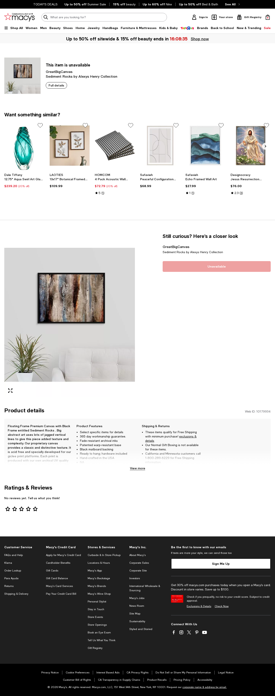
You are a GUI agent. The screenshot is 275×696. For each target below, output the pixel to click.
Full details (56, 85)
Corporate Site (138, 570)
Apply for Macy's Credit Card (63, 555)
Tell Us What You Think (101, 640)
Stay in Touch (96, 609)
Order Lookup (12, 570)
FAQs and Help (13, 555)
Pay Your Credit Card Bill (61, 593)
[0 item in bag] (268, 17)
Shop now (200, 38)
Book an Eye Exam (99, 632)
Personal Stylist (97, 601)
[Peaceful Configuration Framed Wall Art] (160, 145)
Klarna (8, 562)
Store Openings (97, 624)
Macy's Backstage (99, 578)
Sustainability (137, 621)
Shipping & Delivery (16, 593)
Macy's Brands (97, 586)
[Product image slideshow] (69, 315)
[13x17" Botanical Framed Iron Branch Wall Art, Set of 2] (70, 145)
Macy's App (95, 570)
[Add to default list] (40, 125)
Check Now (222, 606)
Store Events (95, 617)
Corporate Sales (139, 562)
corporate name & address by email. (204, 687)
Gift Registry (95, 648)
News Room (136, 605)
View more (137, 468)
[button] (69, 315)
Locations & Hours (99, 562)
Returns (9, 586)
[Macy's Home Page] (19, 17)
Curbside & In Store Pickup (104, 555)
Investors (134, 578)
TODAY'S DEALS (45, 4)
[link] (24, 180)
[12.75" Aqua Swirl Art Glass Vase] (24, 145)
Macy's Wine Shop (99, 593)
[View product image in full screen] (10, 390)
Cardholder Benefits (58, 562)
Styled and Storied (140, 629)
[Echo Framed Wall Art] (205, 145)
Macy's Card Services (59, 586)
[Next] (265, 146)
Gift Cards (52, 570)
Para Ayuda (11, 578)
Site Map (134, 613)
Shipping (192, 466)
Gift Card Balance (57, 578)
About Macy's (137, 555)
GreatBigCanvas (59, 71)
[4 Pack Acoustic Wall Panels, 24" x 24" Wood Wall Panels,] (115, 145)
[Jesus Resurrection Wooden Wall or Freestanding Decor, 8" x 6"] (251, 145)
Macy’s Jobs (136, 598)
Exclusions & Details (199, 606)
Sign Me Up (221, 563)
